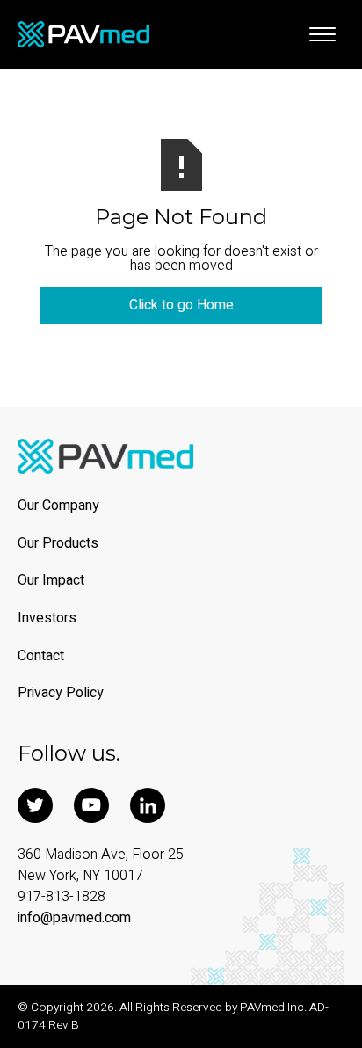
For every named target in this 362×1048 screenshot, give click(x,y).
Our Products (58, 544)
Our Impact (51, 581)
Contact (41, 657)
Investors (47, 619)
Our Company (58, 506)
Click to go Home (181, 305)
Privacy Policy (61, 694)
